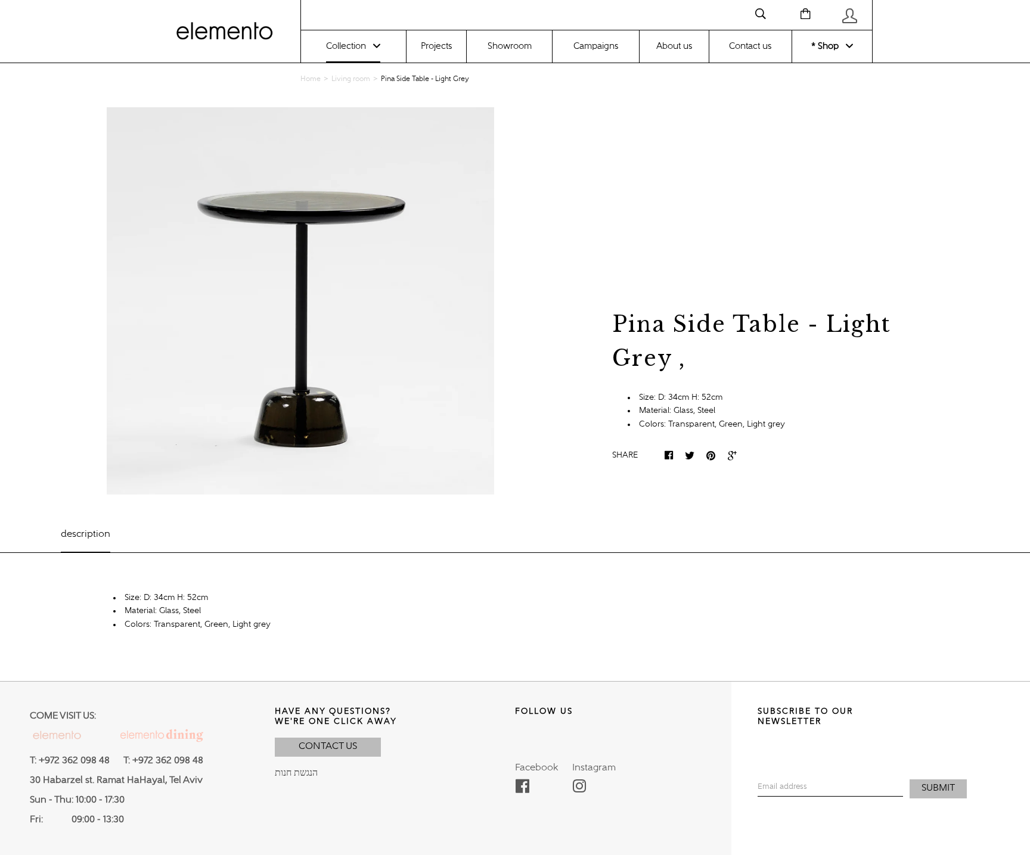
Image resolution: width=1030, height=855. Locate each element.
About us (674, 46)
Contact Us (328, 746)
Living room (350, 79)
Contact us (750, 46)
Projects (436, 46)
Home (310, 79)
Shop (827, 46)
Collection (346, 46)
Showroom (510, 46)
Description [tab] (85, 534)
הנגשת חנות (296, 773)
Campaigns (595, 46)
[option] (300, 301)
